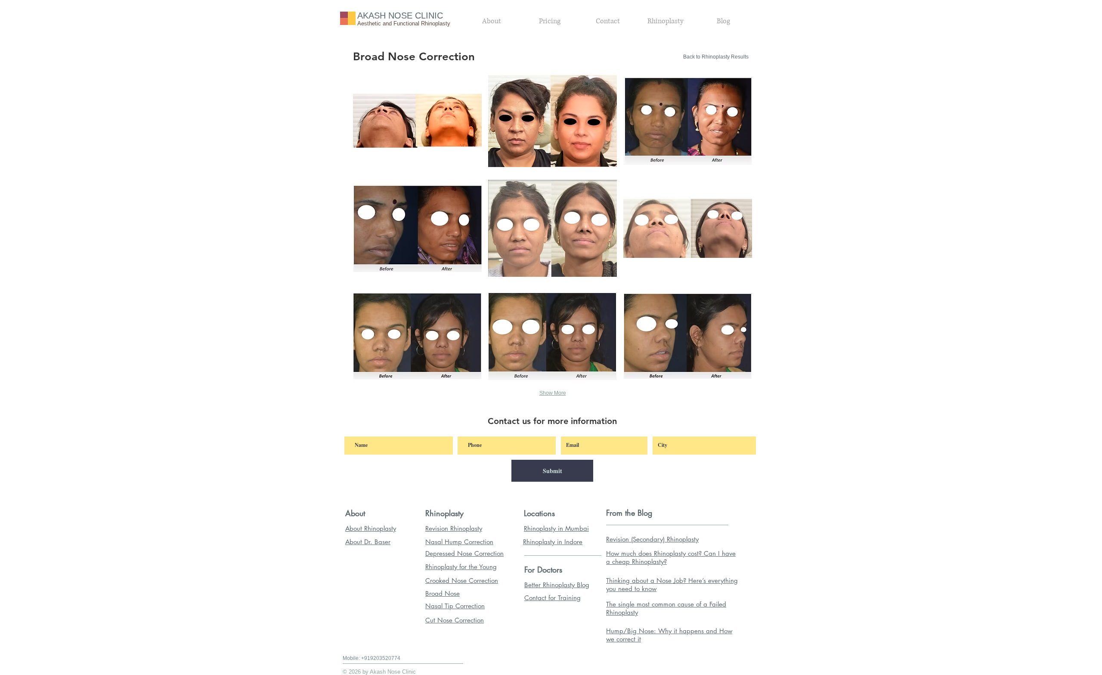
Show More (552, 393)
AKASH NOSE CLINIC (400, 15)
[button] (417, 120)
